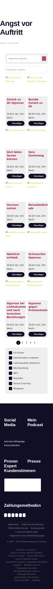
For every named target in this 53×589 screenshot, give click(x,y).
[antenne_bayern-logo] (41, 470)
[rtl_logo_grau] (29, 480)
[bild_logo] (41, 479)
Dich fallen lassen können (14, 155)
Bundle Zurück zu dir (36, 103)
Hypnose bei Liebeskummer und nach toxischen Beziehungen (17, 310)
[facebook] (5, 431)
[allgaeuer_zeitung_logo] (46, 480)
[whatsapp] (19, 431)
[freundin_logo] (46, 471)
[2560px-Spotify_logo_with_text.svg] (30, 434)
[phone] (5, 436)
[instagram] (10, 431)
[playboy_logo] (29, 471)
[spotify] (14, 431)
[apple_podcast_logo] (36, 433)
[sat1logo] (35, 480)
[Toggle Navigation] (47, 7)
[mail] (24, 431)
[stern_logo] (35, 471)
